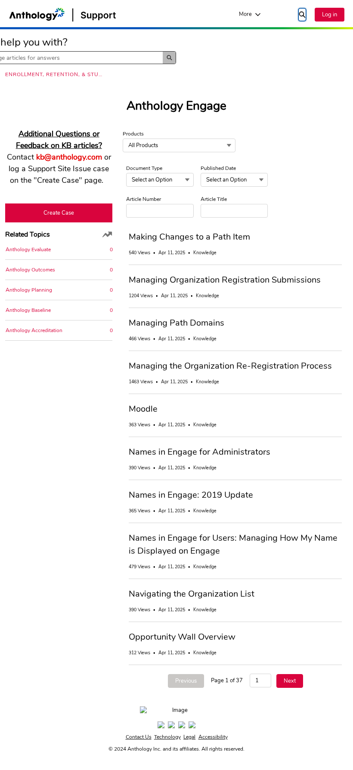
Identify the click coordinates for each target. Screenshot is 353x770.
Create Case (58, 213)
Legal (189, 736)
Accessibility (213, 736)
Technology (167, 736)
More (245, 14)
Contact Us (139, 736)
